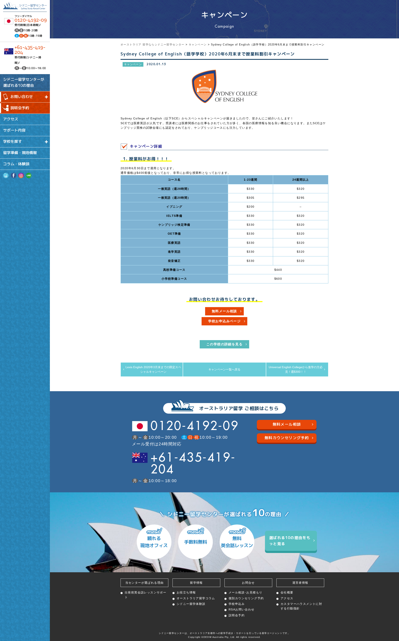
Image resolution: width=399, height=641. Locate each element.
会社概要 (287, 592)
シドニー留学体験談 (191, 603)
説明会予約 (19, 107)
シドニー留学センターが (23, 82)
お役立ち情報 (186, 592)
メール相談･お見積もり (245, 592)
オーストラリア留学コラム (196, 598)
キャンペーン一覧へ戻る (224, 369)
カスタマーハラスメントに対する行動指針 (301, 606)
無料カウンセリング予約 (287, 437)
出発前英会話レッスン (145, 595)
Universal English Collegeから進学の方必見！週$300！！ (296, 369)
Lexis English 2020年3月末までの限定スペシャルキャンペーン (153, 369)
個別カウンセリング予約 (246, 598)
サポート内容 (14, 130)
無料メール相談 (224, 311)
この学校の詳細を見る (224, 344)
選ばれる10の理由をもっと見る (289, 540)
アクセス (10, 119)
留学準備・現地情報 (20, 152)
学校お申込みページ (224, 321)
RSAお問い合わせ (242, 609)
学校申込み (237, 603)
